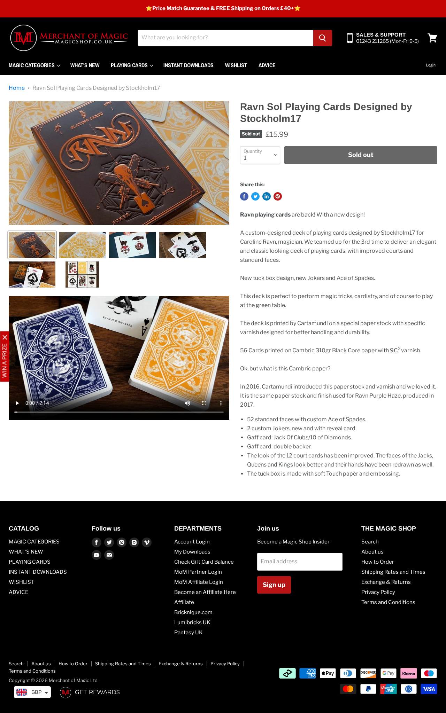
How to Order (377, 562)
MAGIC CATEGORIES (32, 65)
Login (431, 65)
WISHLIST (236, 65)
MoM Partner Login (198, 572)
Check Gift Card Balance (204, 562)
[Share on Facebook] (244, 196)
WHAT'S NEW (84, 65)
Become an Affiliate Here (205, 592)
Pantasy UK (188, 632)
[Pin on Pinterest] (278, 196)
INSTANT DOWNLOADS (188, 65)
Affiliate (184, 602)
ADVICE (267, 65)
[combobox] (225, 38)
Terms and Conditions (388, 602)
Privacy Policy (378, 592)
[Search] (322, 38)
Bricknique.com (193, 612)
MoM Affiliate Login (198, 582)
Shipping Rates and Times (393, 572)
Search (370, 542)
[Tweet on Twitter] (255, 196)
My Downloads (192, 552)
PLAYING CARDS (130, 65)
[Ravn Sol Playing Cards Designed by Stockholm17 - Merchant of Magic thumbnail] (32, 245)
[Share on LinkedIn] (266, 196)
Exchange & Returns (386, 582)
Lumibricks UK (192, 622)
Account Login (192, 542)
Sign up (274, 584)
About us (372, 552)
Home (17, 88)
